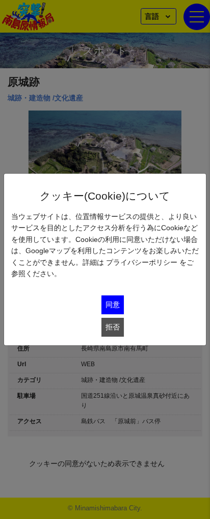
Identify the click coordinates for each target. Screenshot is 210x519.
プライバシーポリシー (141, 262)
